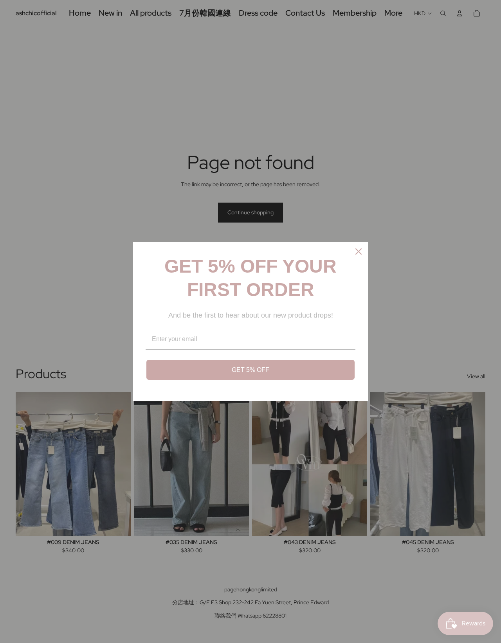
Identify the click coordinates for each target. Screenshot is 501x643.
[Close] (358, 251)
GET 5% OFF (250, 369)
